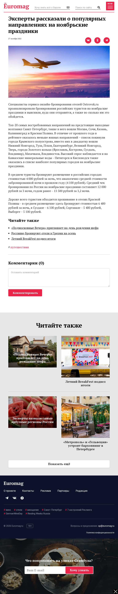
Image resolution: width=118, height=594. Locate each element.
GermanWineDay (13, 513)
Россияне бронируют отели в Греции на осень (43, 233)
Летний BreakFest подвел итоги (33, 239)
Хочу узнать (79, 570)
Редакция (81, 490)
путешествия (18, 247)
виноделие (32, 509)
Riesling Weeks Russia (38, 513)
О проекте (10, 490)
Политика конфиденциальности (100, 533)
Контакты (28, 490)
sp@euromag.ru (106, 526)
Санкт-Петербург (52, 509)
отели (18, 509)
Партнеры (63, 490)
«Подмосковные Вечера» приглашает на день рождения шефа (54, 228)
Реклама (46, 490)
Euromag (16, 6)
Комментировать (25, 293)
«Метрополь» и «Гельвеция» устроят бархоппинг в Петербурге (85, 445)
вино (7, 509)
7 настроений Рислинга (78, 509)
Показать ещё (59, 464)
